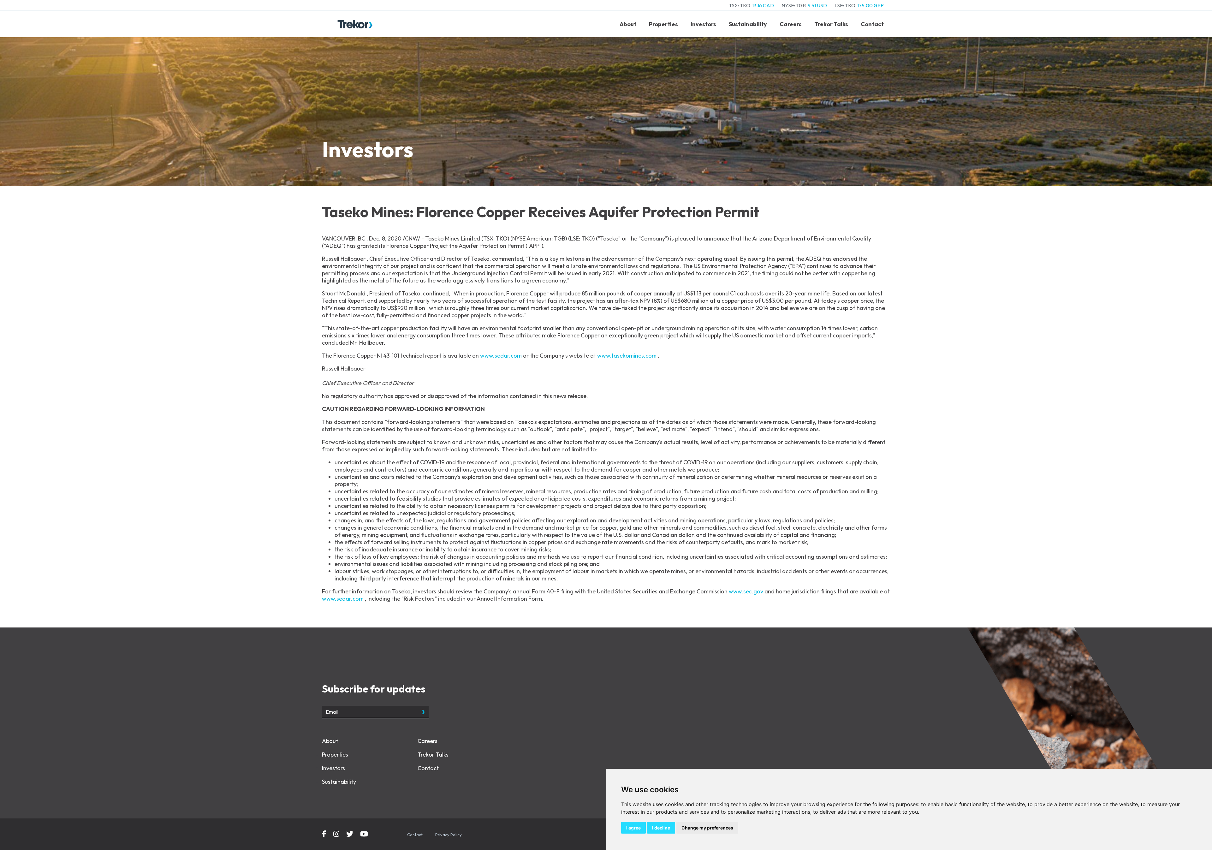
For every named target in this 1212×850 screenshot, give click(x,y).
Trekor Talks (831, 24)
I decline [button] (661, 827)
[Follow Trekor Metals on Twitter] (349, 834)
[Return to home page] (355, 24)
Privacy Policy (448, 834)
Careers (791, 24)
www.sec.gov (746, 591)
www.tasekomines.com (627, 355)
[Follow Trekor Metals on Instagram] (336, 834)
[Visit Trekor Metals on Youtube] (364, 834)
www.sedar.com (501, 355)
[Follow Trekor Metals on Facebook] (324, 834)
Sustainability (748, 24)
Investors (703, 24)
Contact (872, 24)
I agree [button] (633, 827)
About (628, 24)
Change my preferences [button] (707, 827)
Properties (663, 24)
